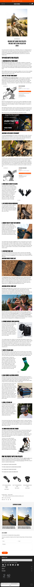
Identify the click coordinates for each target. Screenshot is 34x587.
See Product (6, 489)
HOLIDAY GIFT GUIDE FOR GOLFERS (10, 464)
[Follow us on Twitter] (5, 565)
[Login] (29, 3)
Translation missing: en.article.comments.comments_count (14, 495)
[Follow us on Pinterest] (10, 565)
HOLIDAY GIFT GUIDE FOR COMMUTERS (11, 471)
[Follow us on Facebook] (3, 565)
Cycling (5, 497)
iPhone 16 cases (16, 313)
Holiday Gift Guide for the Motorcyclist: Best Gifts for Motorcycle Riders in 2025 (8, 527)
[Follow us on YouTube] (13, 565)
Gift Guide (8, 497)
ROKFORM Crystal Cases (6, 288)
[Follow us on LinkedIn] (18, 565)
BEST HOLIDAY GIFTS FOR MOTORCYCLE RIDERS (12, 466)
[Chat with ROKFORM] (31, 584)
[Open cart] (31, 3)
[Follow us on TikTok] (15, 565)
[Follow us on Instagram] (8, 565)
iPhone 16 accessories (20, 460)
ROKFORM (8, 53)
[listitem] (4, 499)
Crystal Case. (12, 255)
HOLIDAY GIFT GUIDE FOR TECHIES (10, 469)
